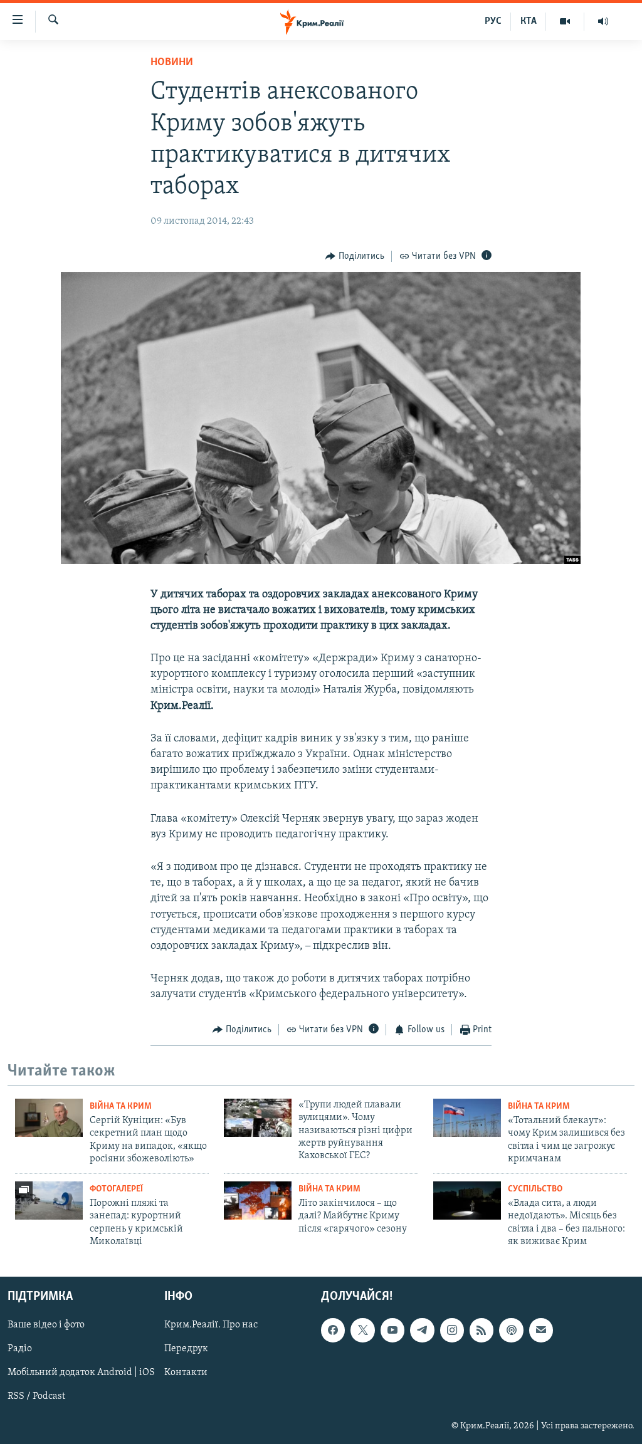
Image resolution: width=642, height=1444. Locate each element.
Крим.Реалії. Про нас (211, 1326)
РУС (493, 21)
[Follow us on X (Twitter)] (362, 1330)
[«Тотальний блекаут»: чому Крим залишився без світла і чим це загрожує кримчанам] (467, 1118)
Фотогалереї (116, 1189)
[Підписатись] (541, 1330)
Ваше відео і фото (46, 1326)
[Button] (354, 256)
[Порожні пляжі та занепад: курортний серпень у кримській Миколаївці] (49, 1200)
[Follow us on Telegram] (422, 1330)
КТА (528, 21)
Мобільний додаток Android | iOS (81, 1373)
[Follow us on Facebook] (333, 1330)
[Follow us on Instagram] (452, 1330)
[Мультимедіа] (565, 21)
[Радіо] (603, 21)
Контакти (186, 1373)
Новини (171, 62)
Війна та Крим (121, 1106)
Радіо (20, 1349)
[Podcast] (511, 1330)
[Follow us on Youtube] (392, 1330)
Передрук (186, 1349)
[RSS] (481, 1330)
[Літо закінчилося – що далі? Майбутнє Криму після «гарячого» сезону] (258, 1200)
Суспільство (535, 1189)
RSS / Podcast (36, 1397)
